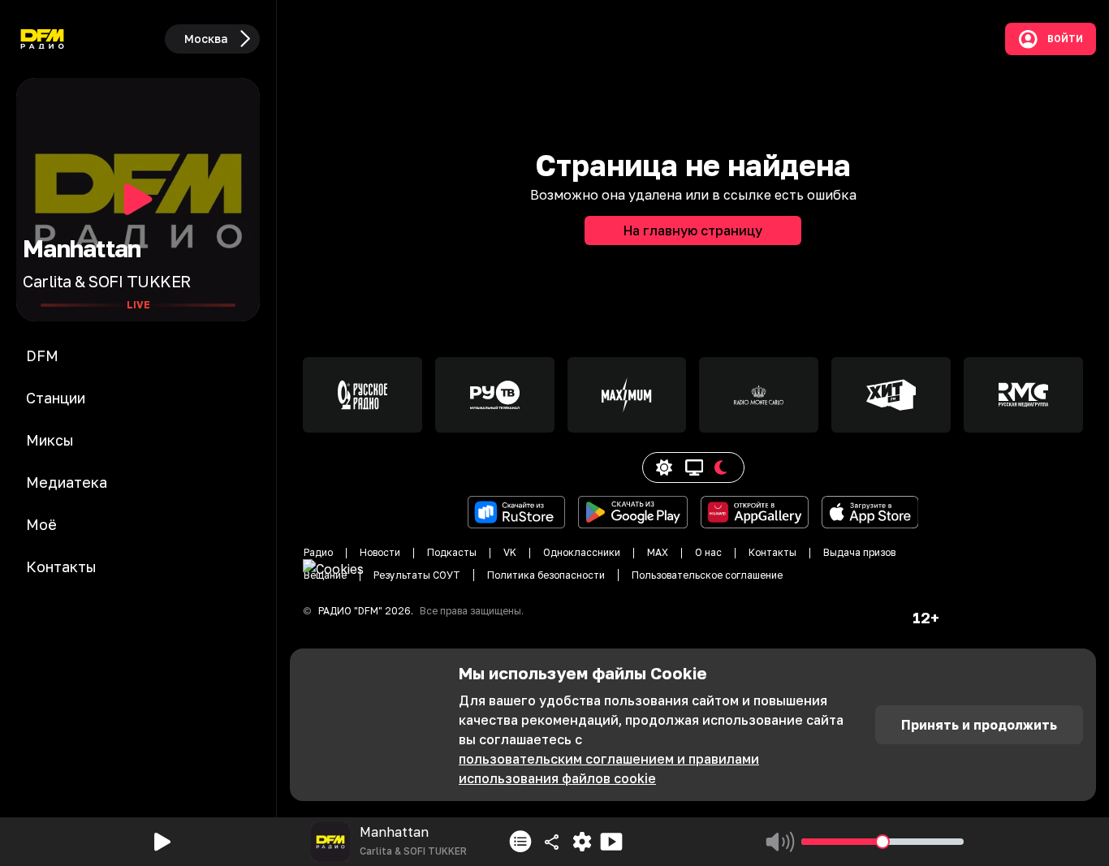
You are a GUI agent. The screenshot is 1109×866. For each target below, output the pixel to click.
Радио (318, 552)
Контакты (772, 552)
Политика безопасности (546, 575)
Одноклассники (581, 552)
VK (509, 552)
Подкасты (452, 552)
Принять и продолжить (979, 725)
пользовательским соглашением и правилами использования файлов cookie (609, 768)
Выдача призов (859, 552)
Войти (1065, 39)
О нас (708, 552)
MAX (657, 552)
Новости (380, 552)
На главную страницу (693, 230)
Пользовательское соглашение (707, 575)
